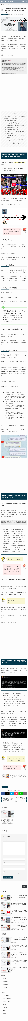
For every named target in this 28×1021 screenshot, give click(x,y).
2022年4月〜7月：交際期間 (13, 124)
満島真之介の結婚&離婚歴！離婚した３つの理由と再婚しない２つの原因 (18, 776)
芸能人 (4, 1013)
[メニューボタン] (26, 1)
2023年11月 (5, 984)
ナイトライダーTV (7, 1)
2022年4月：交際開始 (12, 122)
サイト (4, 867)
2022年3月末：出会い (12, 120)
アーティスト (5, 14)
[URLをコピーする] (25, 793)
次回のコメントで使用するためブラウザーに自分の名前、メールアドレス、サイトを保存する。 (14, 872)
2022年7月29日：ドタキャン (13, 127)
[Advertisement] (14, 93)
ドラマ (4, 1004)
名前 (4, 857)
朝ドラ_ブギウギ (7, 1010)
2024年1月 (5, 978)
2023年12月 (5, 981)
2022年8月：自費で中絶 (12, 129)
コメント (5, 840)
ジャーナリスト (6, 1001)
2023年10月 (5, 987)
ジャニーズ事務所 (7, 998)
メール (4, 862)
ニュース (5, 1007)
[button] (3, 793)
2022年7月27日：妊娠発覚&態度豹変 (15, 125)
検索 (24, 886)
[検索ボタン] (23, 1)
